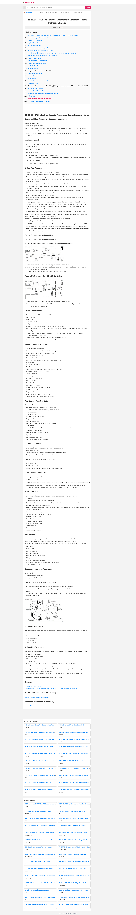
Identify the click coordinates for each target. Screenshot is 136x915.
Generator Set (33, 65)
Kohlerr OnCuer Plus (35, 40)
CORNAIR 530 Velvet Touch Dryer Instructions (72, 825)
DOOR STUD (29, 871)
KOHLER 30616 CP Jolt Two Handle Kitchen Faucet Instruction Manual (45, 725)
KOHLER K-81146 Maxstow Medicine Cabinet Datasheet (41, 739)
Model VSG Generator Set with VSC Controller (42, 55)
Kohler (35, 12)
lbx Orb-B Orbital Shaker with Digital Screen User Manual (41, 818)
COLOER (28, 864)
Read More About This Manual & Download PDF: (43, 93)
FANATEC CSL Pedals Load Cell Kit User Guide (72, 868)
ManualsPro (29, 2)
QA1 (61, 864)
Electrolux (62, 885)
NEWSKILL (28, 842)
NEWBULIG (28, 878)
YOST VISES (29, 856)
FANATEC (62, 871)
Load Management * (34, 68)
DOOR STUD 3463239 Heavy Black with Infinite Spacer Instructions (44, 868)
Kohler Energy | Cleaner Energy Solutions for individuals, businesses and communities (52, 688)
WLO (27, 899)
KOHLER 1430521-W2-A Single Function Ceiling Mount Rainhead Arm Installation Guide (84, 775)
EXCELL (28, 849)
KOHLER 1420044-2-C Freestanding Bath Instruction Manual (76, 732)
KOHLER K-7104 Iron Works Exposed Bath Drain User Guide (76, 753)
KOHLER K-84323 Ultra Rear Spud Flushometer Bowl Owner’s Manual (45, 761)
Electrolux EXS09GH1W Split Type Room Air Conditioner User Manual (79, 883)
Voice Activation (33, 76)
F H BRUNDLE (63, 849)
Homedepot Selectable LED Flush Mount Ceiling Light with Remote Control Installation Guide (52, 832)
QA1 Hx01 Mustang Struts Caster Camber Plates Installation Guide (78, 861)
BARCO (61, 878)
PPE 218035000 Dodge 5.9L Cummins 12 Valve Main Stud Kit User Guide (46, 825)
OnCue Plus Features (34, 45)
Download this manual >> (32, 706)
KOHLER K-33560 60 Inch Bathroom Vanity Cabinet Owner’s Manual (45, 789)
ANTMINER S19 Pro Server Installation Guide (38, 811)
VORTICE (62, 907)
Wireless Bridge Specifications (37, 60)
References (31, 96)
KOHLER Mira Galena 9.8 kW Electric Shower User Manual (76, 768)
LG (26, 885)
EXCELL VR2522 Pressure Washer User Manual (38, 847)
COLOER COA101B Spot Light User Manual (37, 861)
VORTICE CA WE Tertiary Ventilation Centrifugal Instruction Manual (78, 904)
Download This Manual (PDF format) (39, 101)
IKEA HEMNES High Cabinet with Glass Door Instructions (75, 804)
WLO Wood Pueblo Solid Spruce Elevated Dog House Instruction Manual (80, 832)
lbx (27, 821)
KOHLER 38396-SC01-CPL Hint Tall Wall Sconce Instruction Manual (78, 761)
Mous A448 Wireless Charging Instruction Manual (73, 890)
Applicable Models (34, 43)
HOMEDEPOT (29, 835)
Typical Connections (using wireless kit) (40, 50)
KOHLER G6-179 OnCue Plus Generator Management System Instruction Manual (53, 35)
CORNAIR (62, 828)
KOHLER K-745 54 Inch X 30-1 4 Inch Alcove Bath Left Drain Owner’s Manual (81, 789)
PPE (27, 828)
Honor (61, 813)
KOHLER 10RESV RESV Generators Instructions (38, 782)
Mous (61, 892)
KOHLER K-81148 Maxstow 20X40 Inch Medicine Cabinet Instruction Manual (81, 739)
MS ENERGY (63, 856)
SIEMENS (62, 842)
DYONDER (62, 899)
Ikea (27, 806)
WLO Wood (62, 835)
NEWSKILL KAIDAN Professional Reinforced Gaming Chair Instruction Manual (47, 840)
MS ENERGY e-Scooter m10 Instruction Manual (72, 854)
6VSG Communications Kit (36, 73)
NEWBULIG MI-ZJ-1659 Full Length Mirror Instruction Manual (43, 876)
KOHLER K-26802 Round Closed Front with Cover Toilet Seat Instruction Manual (48, 768)
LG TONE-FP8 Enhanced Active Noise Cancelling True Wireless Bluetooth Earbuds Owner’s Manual (54, 883)
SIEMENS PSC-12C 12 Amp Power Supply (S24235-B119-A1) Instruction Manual (81, 840)
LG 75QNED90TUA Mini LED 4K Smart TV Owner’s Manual (42, 904)
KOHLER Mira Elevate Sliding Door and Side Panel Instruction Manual (45, 775)
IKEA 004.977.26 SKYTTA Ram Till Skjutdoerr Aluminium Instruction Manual (47, 804)
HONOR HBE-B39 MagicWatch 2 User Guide (72, 811)
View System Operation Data (37, 63)
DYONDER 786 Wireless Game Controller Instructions (74, 897)
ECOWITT (28, 892)
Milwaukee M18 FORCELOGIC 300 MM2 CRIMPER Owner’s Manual (79, 818)
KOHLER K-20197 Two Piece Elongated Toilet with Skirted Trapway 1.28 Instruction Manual (85, 782)
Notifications (32, 78)
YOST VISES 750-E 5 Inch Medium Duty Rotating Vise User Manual (44, 854)
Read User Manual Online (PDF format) (40, 98)
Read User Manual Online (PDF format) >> (37, 697)
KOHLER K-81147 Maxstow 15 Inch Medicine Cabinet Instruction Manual (80, 746)
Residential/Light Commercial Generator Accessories (44, 38)
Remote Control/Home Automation (39, 81)
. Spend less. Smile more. (33, 686)
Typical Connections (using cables (38, 48)
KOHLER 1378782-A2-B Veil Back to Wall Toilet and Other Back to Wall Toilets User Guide (50, 732)
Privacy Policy (68, 913)
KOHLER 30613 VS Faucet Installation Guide (71, 725)
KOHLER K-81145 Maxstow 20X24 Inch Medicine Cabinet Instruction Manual (47, 746)
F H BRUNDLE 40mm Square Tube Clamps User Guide (74, 847)
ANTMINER (28, 813)
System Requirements (34, 58)
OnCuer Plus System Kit (35, 88)
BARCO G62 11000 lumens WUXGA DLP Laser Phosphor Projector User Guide (81, 876)
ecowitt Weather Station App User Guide (37, 890)
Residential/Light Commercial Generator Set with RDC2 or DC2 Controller (52, 53)
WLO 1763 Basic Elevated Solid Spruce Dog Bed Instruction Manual (44, 897)
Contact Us (61, 913)
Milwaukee (62, 821)
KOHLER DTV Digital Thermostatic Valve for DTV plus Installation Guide (45, 753)
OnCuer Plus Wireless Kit (35, 91)
